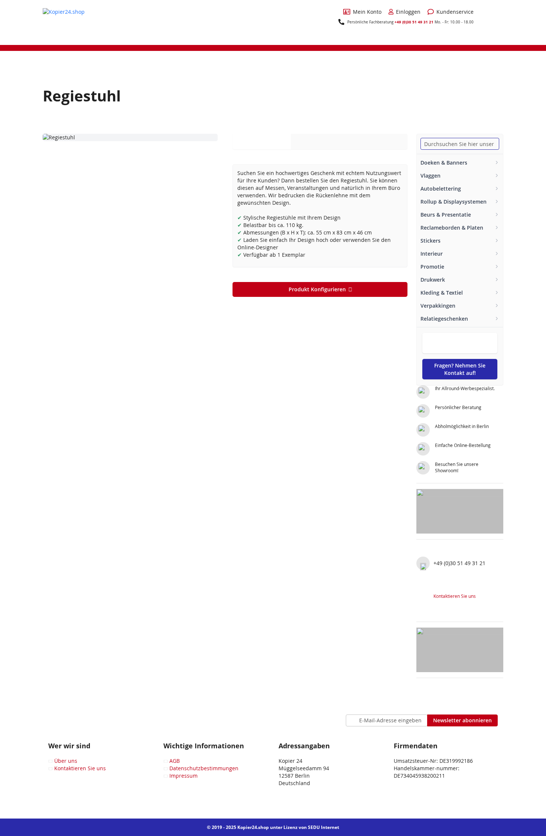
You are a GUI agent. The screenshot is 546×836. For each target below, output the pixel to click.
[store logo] (70, 22)
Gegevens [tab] (261, 141)
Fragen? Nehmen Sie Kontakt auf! (459, 369)
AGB (174, 760)
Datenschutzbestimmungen (203, 768)
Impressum (183, 775)
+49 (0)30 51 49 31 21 (413, 22)
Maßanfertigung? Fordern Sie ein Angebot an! (460, 343)
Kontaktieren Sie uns (454, 596)
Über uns (65, 760)
